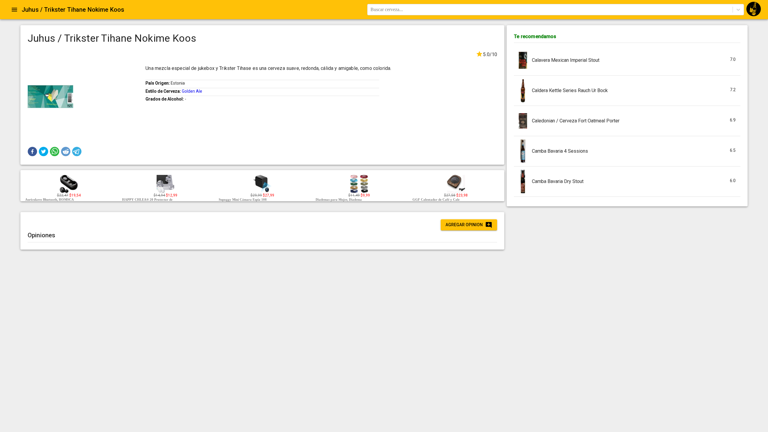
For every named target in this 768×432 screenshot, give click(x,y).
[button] (32, 151)
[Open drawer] (14, 9)
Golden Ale (192, 91)
